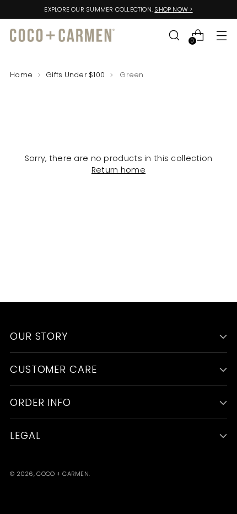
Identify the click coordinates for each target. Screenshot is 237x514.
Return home (118, 169)
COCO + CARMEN (62, 473)
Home (21, 74)
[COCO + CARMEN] (62, 35)
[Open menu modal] (221, 35)
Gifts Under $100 (75, 74)
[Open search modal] (174, 35)
